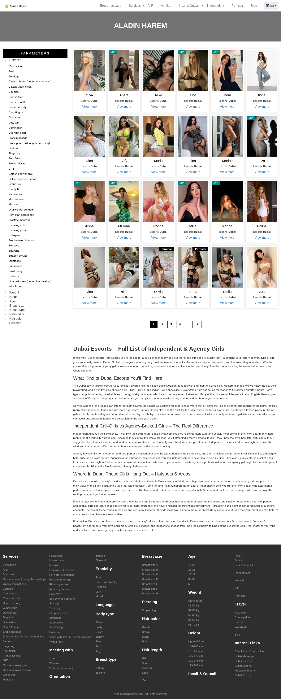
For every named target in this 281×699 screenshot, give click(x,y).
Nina (89, 292)
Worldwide (241, 626)
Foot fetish (9, 650)
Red (144, 641)
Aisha (89, 226)
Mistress (54, 565)
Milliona (124, 226)
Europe (239, 622)
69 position (9, 564)
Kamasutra (56, 555)
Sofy (123, 161)
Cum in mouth (11, 598)
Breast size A (150, 564)
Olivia (158, 292)
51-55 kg (193, 610)
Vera (261, 292)
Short (145, 663)
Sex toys (54, 603)
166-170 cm (195, 655)
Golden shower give (15, 665)
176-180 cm (195, 665)
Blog (254, 5)
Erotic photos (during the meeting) (23, 636)
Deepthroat (9, 612)
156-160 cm (195, 646)
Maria (158, 161)
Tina (193, 95)
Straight (100, 555)
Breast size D (150, 579)
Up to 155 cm (196, 641)
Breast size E (150, 583)
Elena (192, 292)
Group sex (9, 674)
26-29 (191, 574)
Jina (193, 161)
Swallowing (56, 627)
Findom (7, 641)
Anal (5, 569)
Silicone (100, 672)
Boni (227, 95)
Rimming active (58, 584)
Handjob (8, 679)
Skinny (100, 636)
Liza (262, 161)
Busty (99, 627)
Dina (89, 161)
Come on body (12, 603)
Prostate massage (60, 579)
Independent (215, 5)
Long (145, 672)
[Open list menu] (5, 292)
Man (52, 658)
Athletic (100, 622)
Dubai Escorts (243, 660)
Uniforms (54, 632)
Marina (227, 161)
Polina (262, 226)
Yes (144, 680)
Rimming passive (59, 589)
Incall (238, 555)
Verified (166, 5)
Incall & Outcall (244, 565)
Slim (98, 641)
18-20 (191, 564)
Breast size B (150, 569)
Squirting (54, 608)
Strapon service (58, 612)
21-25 (191, 569)
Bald (144, 658)
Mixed (99, 596)
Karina (227, 226)
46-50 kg (193, 605)
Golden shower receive (17, 669)
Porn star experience (62, 574)
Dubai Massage (244, 656)
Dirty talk (8, 617)
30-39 (191, 579)
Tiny (98, 651)
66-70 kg (193, 624)
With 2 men (56, 641)
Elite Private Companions (250, 651)
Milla (192, 226)
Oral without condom (61, 569)
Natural (100, 667)
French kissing (11, 655)
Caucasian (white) (106, 582)
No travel (240, 612)
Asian (99, 577)
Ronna (158, 226)
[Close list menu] (5, 60)
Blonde (146, 627)
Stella (227, 292)
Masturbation (57, 560)
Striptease (55, 617)
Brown (146, 631)
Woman (54, 663)
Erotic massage (110, 5)
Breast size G (150, 593)
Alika (158, 95)
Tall (98, 646)
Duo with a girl (11, 626)
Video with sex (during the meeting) (70, 636)
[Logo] (25, 5)
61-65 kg (193, 619)
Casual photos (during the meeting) (24, 579)
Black (145, 636)
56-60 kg (193, 615)
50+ (190, 583)
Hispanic (101, 586)
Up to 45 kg (195, 600)
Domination (10, 622)
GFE (5, 660)
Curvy (99, 631)
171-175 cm (195, 660)
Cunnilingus (10, 607)
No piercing (149, 610)
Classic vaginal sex (14, 583)
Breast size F (150, 588)
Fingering (8, 646)
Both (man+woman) (61, 668)
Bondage (8, 574)
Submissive (56, 622)
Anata (123, 95)
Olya (89, 95)
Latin (99, 591)
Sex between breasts (62, 598)
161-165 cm (195, 651)
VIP (150, 5)
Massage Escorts (245, 670)
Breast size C (150, 574)
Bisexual (101, 560)
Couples (8, 588)
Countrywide (242, 617)
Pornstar (237, 5)
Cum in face (10, 593)
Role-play (55, 593)
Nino (124, 292)
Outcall (239, 560)
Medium (147, 667)
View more (89, 106)
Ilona (262, 95)
